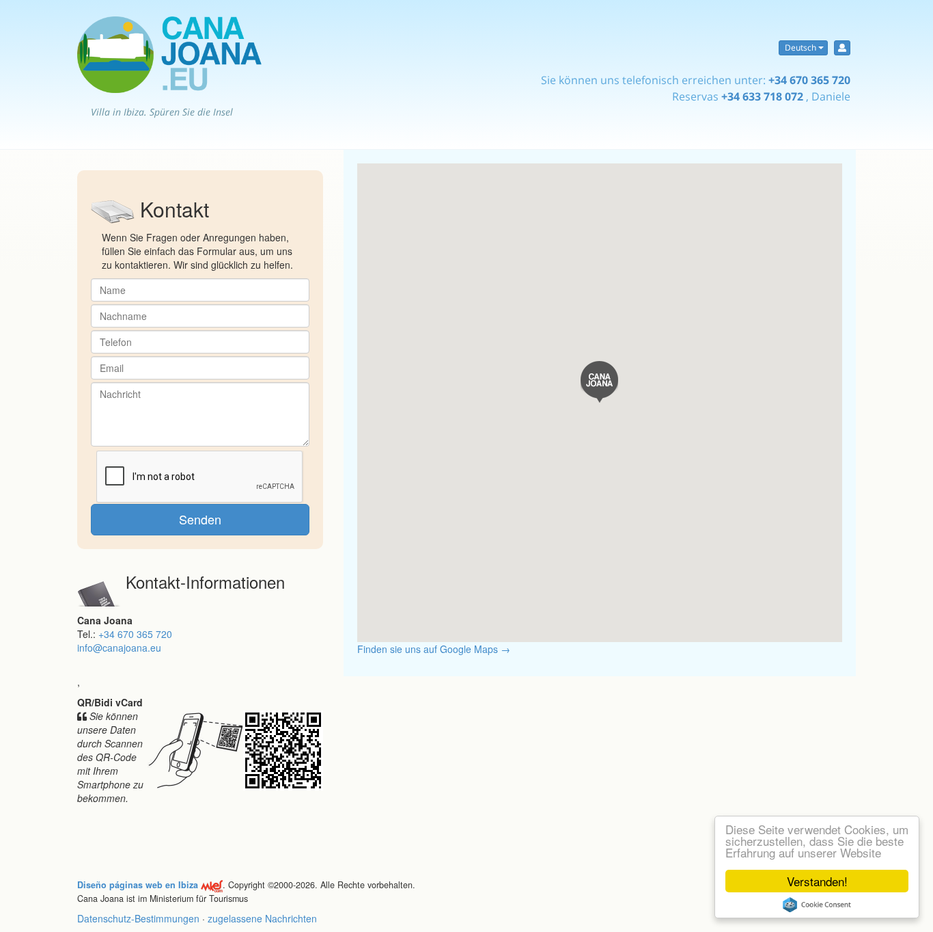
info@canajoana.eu (119, 647)
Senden (200, 519)
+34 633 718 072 (762, 96)
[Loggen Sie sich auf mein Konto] (842, 47)
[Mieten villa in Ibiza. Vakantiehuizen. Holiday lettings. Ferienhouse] (169, 54)
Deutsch (800, 47)
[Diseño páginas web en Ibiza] (212, 885)
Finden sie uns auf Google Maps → (433, 649)
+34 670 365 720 (809, 80)
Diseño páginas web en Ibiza (137, 885)
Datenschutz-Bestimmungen (138, 918)
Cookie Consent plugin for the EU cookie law (817, 904)
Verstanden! (817, 881)
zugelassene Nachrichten (262, 918)
